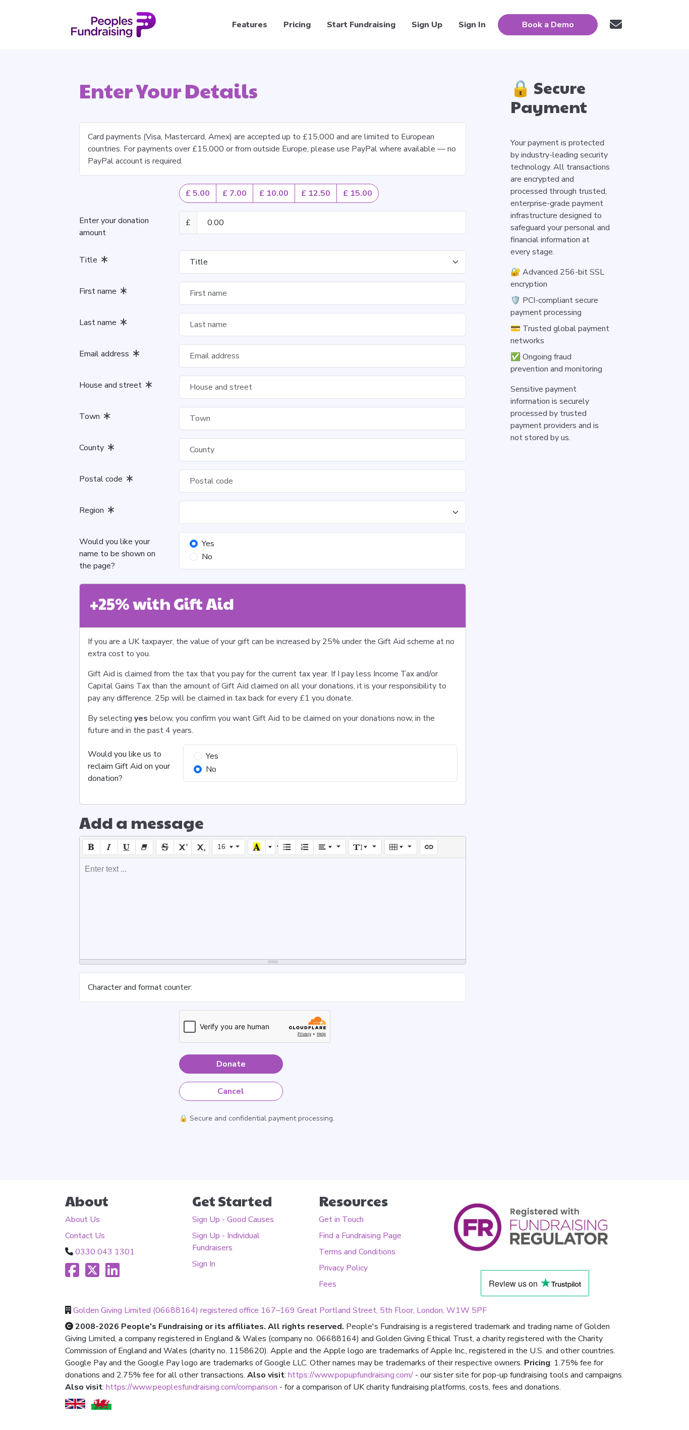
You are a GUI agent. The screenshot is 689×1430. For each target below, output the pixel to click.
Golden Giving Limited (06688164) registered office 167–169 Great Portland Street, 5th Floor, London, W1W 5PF (280, 1310)
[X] (92, 1273)
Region (93, 510)
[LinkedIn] (112, 1273)
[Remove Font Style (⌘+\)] (144, 847)
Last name (100, 322)
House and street (112, 385)
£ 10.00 (274, 193)
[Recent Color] (257, 847)
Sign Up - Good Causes (233, 1219)
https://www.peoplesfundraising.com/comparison (191, 1387)
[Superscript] (183, 847)
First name (100, 291)
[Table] (401, 847)
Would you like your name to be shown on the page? (117, 553)
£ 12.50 (315, 193)
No (207, 556)
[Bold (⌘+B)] (91, 847)
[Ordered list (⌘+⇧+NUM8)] (305, 847)
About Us (82, 1219)
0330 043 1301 (105, 1251)
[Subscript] (200, 847)
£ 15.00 (357, 193)
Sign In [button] (472, 24)
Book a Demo (548, 24)
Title (90, 260)
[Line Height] (365, 847)
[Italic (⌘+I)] (109, 847)
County (93, 447)
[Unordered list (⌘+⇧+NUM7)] (287, 847)
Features (249, 24)
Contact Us (85, 1235)
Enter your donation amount (114, 226)
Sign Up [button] (427, 24)
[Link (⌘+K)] (429, 847)
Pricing (297, 24)
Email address (106, 353)
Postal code (103, 479)
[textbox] (273, 908)
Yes (208, 543)
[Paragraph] (330, 847)
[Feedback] (616, 24)
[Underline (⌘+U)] (127, 847)
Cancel (230, 1091)
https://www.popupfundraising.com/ (350, 1375)
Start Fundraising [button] (361, 24)
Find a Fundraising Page (360, 1235)
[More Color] (270, 847)
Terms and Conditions (357, 1251)
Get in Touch (341, 1219)
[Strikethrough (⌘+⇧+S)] (165, 847)
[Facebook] (72, 1273)
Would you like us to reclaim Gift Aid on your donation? (129, 766)
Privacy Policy (343, 1268)
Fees (327, 1284)
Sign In (203, 1263)
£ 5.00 (198, 193)
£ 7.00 (234, 193)
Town (91, 416)
